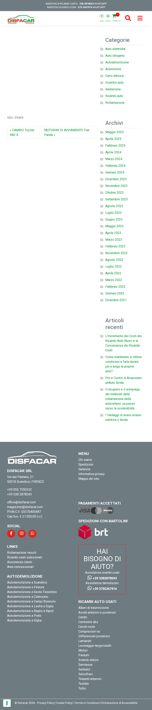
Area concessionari (20, 567)
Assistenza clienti (19, 562)
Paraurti (83, 655)
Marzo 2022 (113, 280)
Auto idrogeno (115, 56)
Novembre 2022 (116, 253)
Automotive (113, 69)
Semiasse (85, 665)
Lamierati (84, 641)
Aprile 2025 (113, 139)
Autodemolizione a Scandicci (27, 582)
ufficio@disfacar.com (21, 502)
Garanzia (84, 469)
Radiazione (113, 89)
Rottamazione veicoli (21, 552)
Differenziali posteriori (94, 636)
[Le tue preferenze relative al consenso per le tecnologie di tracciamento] (7, 703)
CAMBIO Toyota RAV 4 (22, 132)
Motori (82, 650)
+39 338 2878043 (19, 494)
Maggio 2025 (114, 132)
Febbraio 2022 (115, 287)
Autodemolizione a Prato (24, 616)
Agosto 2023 (114, 206)
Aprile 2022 (113, 273)
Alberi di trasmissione (93, 608)
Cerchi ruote (86, 627)
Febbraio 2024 (115, 166)
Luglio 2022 (113, 266)
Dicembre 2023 (116, 179)
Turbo (82, 688)
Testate (83, 683)
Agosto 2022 (114, 260)
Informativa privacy (91, 474)
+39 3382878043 (104, 578)
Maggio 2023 (114, 226)
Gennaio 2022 (114, 293)
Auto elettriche (115, 49)
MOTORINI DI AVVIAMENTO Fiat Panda (66, 132)
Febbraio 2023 (115, 246)
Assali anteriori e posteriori (97, 612)
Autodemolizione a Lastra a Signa (30, 606)
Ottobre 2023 (114, 192)
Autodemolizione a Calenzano (27, 597)
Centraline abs (88, 622)
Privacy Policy (45, 702)
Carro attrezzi (114, 76)
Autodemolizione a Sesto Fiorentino (32, 592)
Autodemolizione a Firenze (25, 587)
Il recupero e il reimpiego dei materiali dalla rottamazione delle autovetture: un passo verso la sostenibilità (122, 399)
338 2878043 (86, 3)
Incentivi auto (114, 82)
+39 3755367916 (104, 589)
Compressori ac (89, 631)
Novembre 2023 (116, 186)
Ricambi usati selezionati (24, 557)
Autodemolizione (117, 62)
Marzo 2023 (113, 239)
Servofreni (85, 674)
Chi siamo (85, 460)
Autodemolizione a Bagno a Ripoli (30, 611)
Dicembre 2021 (116, 300)
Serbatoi (84, 669)
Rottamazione (114, 103)
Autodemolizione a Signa (24, 620)
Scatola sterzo (88, 660)
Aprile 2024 (113, 152)
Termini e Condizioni (87, 702)
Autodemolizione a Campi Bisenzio (31, 601)
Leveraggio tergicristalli (94, 646)
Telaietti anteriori (90, 679)
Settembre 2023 (116, 199)
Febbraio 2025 (115, 145)
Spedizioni (85, 464)
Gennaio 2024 (114, 172)
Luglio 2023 (113, 213)
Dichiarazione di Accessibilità (119, 702)
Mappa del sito (88, 479)
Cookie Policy (64, 702)
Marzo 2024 (113, 159)
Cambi (82, 617)
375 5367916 (85, 7)
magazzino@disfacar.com (25, 507)
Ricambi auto (114, 96)
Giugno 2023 (114, 219)
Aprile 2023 (113, 233)
